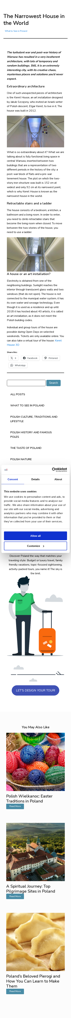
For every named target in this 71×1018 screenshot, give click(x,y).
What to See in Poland (16, 31)
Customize (33, 545)
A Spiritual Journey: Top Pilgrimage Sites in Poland (30, 889)
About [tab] (58, 479)
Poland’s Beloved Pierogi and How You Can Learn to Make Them (33, 981)
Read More (15, 806)
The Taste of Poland (26, 448)
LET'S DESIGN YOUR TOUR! (35, 690)
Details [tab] (35, 479)
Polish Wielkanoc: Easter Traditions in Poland (29, 799)
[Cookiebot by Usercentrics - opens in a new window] (52, 470)
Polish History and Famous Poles (31, 435)
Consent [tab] (13, 479)
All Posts (17, 394)
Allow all (35, 535)
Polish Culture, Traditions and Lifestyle (34, 419)
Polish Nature (21, 459)
